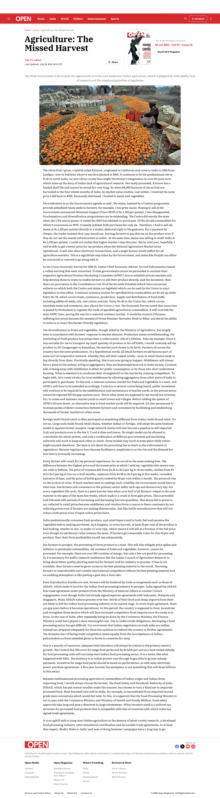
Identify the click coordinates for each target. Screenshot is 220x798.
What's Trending (93, 762)
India (52, 18)
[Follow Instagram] (193, 746)
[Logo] (22, 18)
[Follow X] (182, 746)
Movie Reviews (119, 772)
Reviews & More (121, 762)
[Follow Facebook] (177, 746)
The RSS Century (62, 768)
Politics (78, 18)
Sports (115, 18)
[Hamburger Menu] (9, 19)
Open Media (32, 762)
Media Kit (72, 792)
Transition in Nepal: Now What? (64, 774)
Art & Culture (119, 768)
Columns (29, 772)
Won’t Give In (60, 783)
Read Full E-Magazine (169, 51)
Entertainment (97, 18)
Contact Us (86, 792)
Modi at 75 (59, 779)
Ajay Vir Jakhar (33, 59)
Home (41, 18)
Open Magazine (63, 762)
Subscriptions (32, 776)
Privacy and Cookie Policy (38, 792)
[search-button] (186, 18)
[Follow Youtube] (188, 746)
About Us (58, 792)
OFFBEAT (199, 18)
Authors (29, 768)
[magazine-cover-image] (139, 47)
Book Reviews (119, 776)
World (65, 18)
